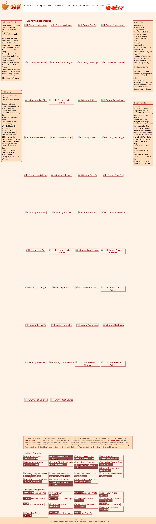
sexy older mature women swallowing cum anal (142, 38)
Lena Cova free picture (141, 128)
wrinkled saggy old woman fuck (9, 127)
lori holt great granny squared (10, 101)
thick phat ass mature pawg (10, 118)
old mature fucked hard (142, 56)
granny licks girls (140, 27)
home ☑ (27, 5)
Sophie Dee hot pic (140, 119)
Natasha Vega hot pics (10, 74)
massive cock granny (141, 71)
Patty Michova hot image (11, 58)
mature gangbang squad (142, 74)
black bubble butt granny (142, 32)
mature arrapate (8, 108)
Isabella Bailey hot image (11, 69)
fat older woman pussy (142, 47)
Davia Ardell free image (142, 139)
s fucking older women (11, 143)
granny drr (137, 43)
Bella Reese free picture (11, 25)
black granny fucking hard (141, 64)
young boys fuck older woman (10, 158)
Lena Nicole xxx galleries (142, 132)
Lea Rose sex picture (10, 60)
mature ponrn (7, 154)
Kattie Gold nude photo (10, 56)
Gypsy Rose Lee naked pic (142, 158)
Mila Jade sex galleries (141, 108)
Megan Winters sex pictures (140, 151)
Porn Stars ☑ (71, 5)
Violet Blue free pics (140, 154)
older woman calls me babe (141, 77)
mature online (138, 45)
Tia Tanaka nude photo (142, 130)
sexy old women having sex (11, 114)
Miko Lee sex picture (9, 38)
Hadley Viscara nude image (10, 50)
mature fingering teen (110, 440)
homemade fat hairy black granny (10, 122)
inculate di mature (140, 34)
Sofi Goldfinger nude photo (10, 35)
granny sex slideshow (10, 141)
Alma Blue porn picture (10, 63)
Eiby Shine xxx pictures (10, 78)
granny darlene (8, 152)
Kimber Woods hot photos (143, 124)
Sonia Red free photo (10, 43)
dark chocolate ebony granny (10, 96)
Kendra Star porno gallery (143, 113)
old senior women (9, 135)
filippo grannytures (140, 54)
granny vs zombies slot (11, 139)
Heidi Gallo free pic (140, 106)
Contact (76, 519)
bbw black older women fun (142, 68)
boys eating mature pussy (11, 106)
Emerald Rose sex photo (11, 71)
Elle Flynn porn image (141, 121)
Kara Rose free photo (10, 41)
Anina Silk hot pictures (141, 163)
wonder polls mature (141, 58)
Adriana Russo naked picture (10, 66)
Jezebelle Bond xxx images (140, 116)
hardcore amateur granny (9, 147)
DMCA (83, 519)
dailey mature (138, 30)
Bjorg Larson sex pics (141, 126)
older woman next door (142, 84)
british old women (9, 110)
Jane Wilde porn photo (10, 27)
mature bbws (138, 49)
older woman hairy (9, 137)
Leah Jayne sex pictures (11, 45)
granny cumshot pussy (142, 89)
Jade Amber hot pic (9, 76)
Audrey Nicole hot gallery (142, 135)
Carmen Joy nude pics (10, 54)
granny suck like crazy (142, 60)
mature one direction (10, 150)
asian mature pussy (9, 132)
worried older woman (33, 440)
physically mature (139, 80)
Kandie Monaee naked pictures (142, 147)
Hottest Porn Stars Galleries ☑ (92, 5)
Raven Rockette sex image (140, 142)
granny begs (138, 25)
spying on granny (9, 104)
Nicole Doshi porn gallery (142, 137)
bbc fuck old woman (9, 130)
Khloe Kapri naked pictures (9, 31)
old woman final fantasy (142, 82)
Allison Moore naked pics (142, 161)
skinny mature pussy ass (142, 52)
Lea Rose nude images (10, 47)
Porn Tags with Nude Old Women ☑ (48, 5)
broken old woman (140, 87)
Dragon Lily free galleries (142, 110)
